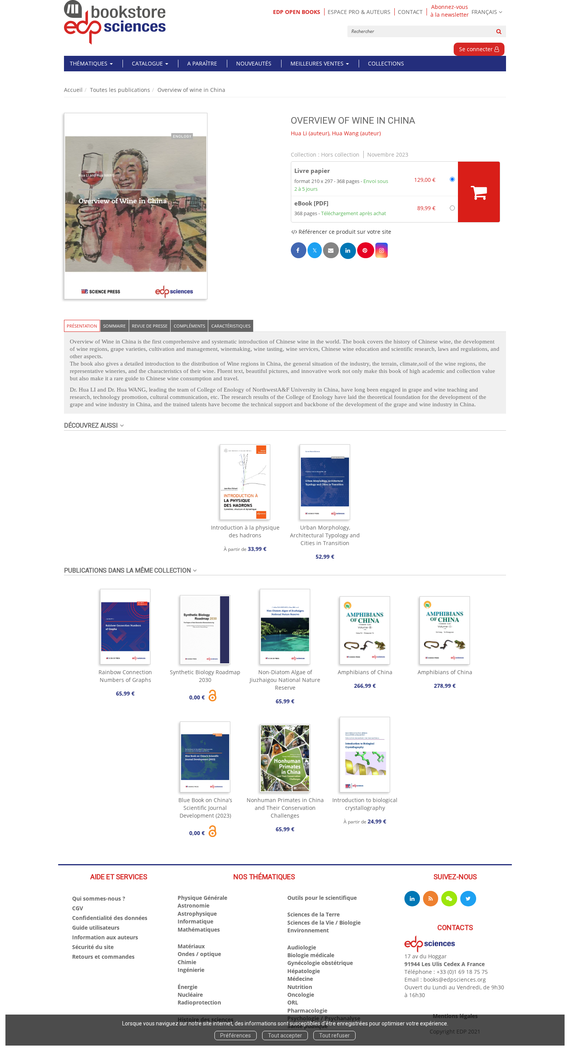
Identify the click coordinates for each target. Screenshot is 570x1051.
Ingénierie (191, 969)
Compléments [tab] (189, 326)
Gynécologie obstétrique (320, 962)
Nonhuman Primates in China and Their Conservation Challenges (285, 807)
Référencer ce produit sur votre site (344, 231)
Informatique (195, 921)
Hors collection (340, 154)
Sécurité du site (93, 947)
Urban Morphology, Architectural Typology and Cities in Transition (325, 535)
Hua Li (299, 133)
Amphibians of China (365, 672)
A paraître (202, 63)
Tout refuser (334, 1035)
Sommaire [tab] (114, 326)
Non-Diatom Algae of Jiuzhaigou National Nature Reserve (285, 679)
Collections (386, 63)
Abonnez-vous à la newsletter (449, 11)
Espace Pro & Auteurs (359, 12)
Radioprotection (199, 1002)
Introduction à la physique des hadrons (245, 531)
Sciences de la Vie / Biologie (324, 922)
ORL (292, 1002)
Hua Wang (345, 133)
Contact (410, 12)
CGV (77, 908)
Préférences (235, 1035)
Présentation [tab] (82, 326)
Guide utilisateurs (95, 927)
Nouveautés (253, 63)
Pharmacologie (307, 1010)
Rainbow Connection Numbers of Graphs (125, 675)
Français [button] (484, 12)
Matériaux (191, 946)
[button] (135, 206)
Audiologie (301, 947)
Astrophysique (197, 913)
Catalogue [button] (148, 63)
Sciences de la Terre (313, 914)
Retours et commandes (103, 956)
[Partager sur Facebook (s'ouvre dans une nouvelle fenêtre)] (298, 250)
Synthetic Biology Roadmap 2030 (205, 675)
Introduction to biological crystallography (364, 803)
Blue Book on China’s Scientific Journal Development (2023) (205, 807)
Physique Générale (202, 897)
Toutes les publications (120, 89)
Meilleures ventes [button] (317, 63)
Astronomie (193, 905)
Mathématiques (199, 929)
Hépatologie (303, 971)
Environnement (308, 930)
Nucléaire (190, 994)
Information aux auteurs (105, 937)
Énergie (187, 987)
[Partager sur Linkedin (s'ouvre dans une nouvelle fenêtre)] (348, 251)
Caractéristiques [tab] (230, 326)
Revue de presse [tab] (150, 326)
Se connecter (476, 49)
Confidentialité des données (109, 918)
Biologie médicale (310, 955)
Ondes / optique (199, 954)
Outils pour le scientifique (322, 897)
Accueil (73, 89)
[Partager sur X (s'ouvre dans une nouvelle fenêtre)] (314, 250)
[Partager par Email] (331, 250)
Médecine (300, 978)
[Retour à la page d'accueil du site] (115, 22)
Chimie (187, 962)
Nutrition (299, 987)
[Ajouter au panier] (479, 192)
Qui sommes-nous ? (98, 898)
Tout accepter (285, 1035)
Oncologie (300, 994)
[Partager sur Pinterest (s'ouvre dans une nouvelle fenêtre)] (365, 250)
